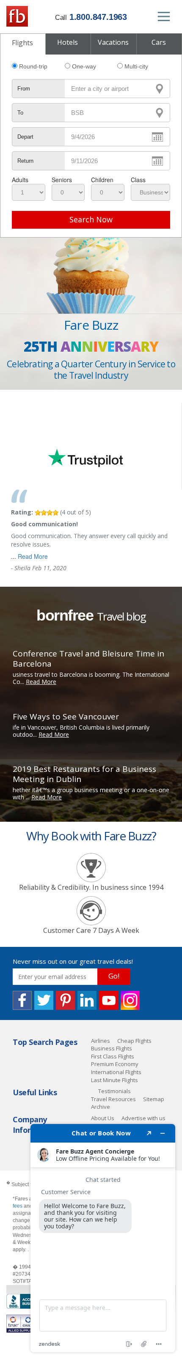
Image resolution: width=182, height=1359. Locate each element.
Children (102, 179)
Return (25, 161)
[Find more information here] (103, 1238)
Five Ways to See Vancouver (66, 716)
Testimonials (114, 1091)
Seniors (62, 179)
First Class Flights (112, 1056)
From (23, 88)
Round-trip (33, 66)
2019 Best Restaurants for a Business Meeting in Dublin (84, 774)
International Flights (116, 1072)
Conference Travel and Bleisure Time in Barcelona (88, 658)
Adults (20, 179)
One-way (84, 66)
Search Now (91, 219)
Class (138, 179)
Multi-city (136, 66)
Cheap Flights (134, 1041)
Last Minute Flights (114, 1080)
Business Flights (111, 1048)
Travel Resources (113, 1099)
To (20, 112)
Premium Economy (114, 1064)
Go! (113, 976)
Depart (25, 137)
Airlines (100, 1041)
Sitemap (153, 1099)
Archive (100, 1106)
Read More (33, 556)
